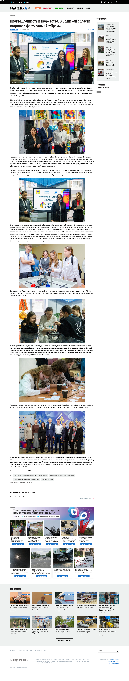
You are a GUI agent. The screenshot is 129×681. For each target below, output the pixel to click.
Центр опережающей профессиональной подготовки (27, 479)
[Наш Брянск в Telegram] (111, 2)
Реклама (46, 650)
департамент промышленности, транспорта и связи (62, 475)
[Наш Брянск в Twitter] (105, 2)
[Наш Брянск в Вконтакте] (108, 2)
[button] (92, 111)
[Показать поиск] (117, 2)
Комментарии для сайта (87, 498)
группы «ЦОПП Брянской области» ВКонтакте (29, 82)
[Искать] (117, 651)
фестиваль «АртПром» (47, 479)
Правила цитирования (36, 650)
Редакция (12, 650)
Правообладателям (23, 650)
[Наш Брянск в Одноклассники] (101, 2)
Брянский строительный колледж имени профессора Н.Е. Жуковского (31, 475)
